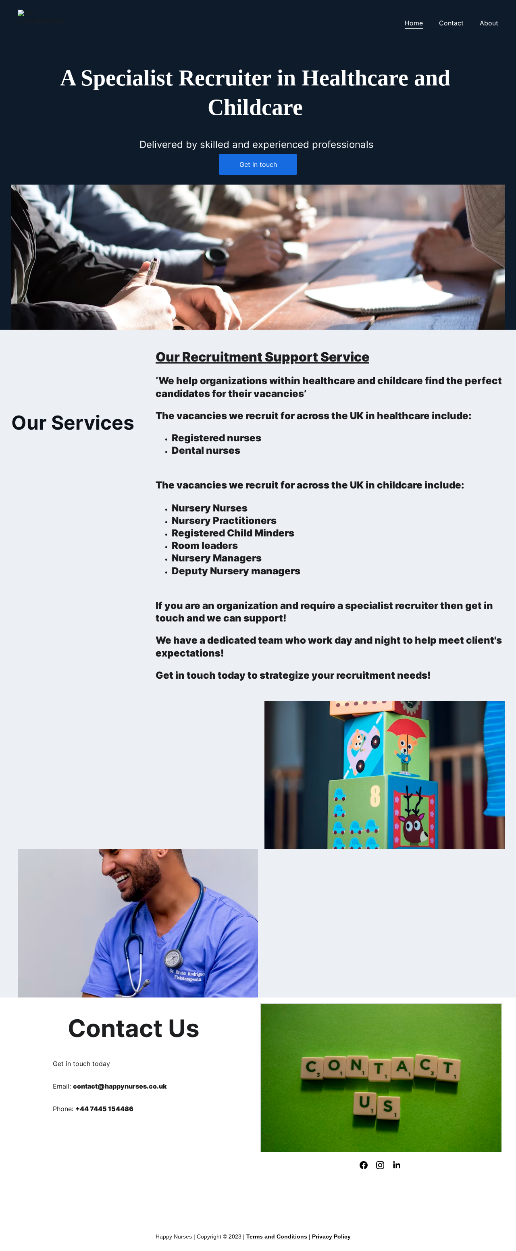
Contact (451, 23)
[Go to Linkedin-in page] (397, 1165)
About (489, 23)
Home (414, 23)
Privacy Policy (331, 1236)
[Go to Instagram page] (380, 1165)
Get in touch (258, 164)
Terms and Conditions (276, 1236)
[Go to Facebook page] (364, 1165)
